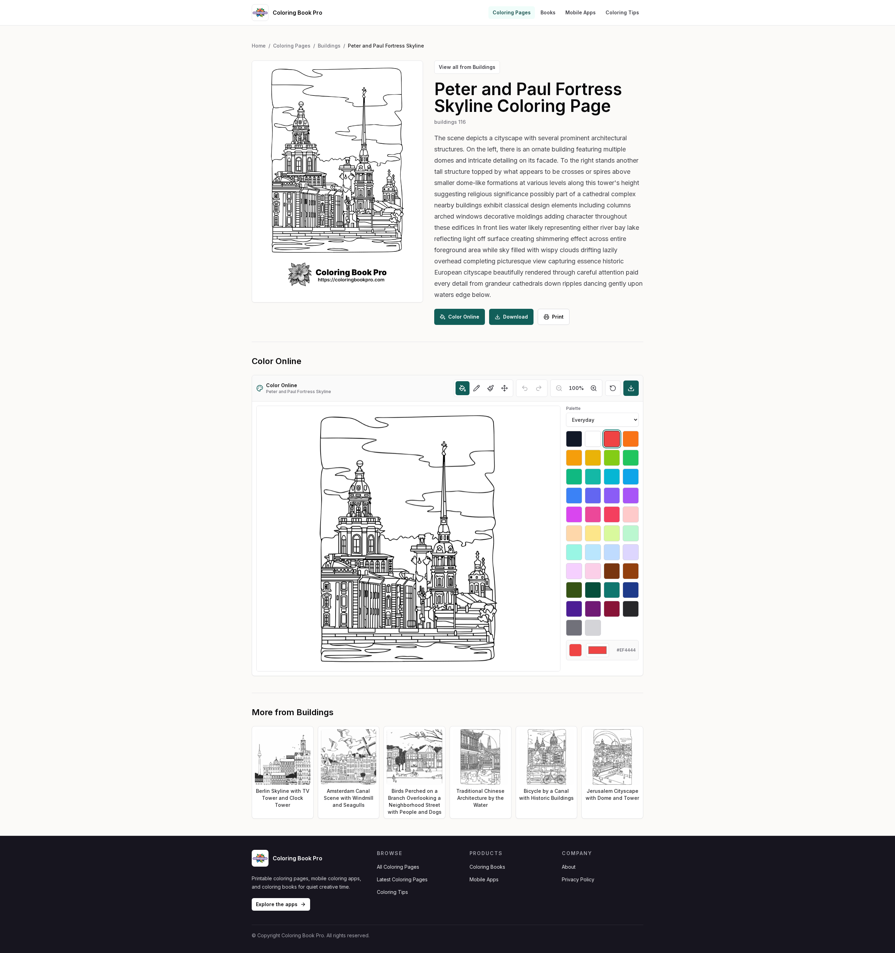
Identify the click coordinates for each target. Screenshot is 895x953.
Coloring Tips (622, 12)
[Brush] (490, 388)
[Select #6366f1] (593, 496)
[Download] (631, 388)
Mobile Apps (580, 12)
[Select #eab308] (593, 458)
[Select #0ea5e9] (631, 477)
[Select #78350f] (612, 571)
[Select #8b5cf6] (612, 496)
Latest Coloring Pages (402, 879)
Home (259, 46)
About (568, 867)
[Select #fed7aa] (574, 533)
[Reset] (613, 388)
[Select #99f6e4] (574, 552)
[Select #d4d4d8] (593, 628)
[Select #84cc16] (612, 458)
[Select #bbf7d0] (631, 533)
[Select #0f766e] (612, 590)
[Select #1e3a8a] (631, 590)
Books (548, 12)
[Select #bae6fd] (593, 552)
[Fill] (463, 388)
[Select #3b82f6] (574, 496)
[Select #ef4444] (612, 439)
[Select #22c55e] (631, 458)
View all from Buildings (467, 67)
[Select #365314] (574, 590)
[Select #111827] (574, 439)
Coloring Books (487, 867)
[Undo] (525, 388)
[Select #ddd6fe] (631, 552)
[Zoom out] (559, 388)
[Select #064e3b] (593, 590)
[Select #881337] (612, 609)
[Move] (504, 388)
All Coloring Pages (398, 867)
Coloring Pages (512, 12)
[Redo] (539, 388)
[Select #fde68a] (593, 533)
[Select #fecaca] (631, 514)
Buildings (329, 46)
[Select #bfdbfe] (612, 552)
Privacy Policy (578, 879)
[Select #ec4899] (593, 514)
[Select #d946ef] (574, 514)
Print (558, 317)
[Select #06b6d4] (612, 477)
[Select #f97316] (631, 439)
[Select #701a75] (593, 609)
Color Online (463, 317)
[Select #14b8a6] (593, 477)
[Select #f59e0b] (574, 458)
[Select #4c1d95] (574, 609)
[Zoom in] (594, 388)
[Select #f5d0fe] (574, 571)
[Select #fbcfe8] (593, 571)
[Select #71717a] (574, 628)
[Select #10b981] (574, 477)
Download (515, 317)
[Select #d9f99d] (612, 533)
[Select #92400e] (631, 571)
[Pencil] (477, 388)
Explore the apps (277, 904)
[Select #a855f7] (631, 496)
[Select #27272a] (631, 609)
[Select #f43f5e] (612, 514)
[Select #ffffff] (593, 439)
